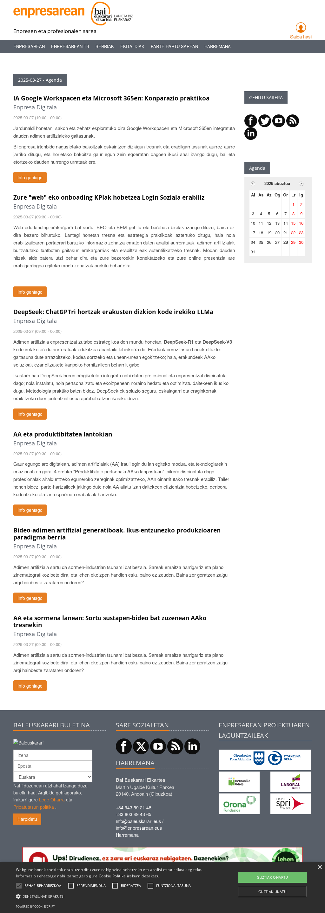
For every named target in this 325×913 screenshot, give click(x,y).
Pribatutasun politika (33, 807)
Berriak (105, 46)
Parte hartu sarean (174, 46)
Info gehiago (30, 177)
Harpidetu (27, 819)
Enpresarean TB (70, 46)
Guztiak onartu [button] (272, 877)
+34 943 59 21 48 (133, 807)
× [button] (319, 867)
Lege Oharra (52, 799)
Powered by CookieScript (35, 906)
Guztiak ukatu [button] (272, 891)
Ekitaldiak (132, 46)
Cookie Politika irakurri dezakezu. (129, 876)
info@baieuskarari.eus (138, 821)
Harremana (217, 46)
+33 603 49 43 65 (133, 814)
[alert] (162, 887)
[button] (42, 885)
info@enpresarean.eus (139, 828)
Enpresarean (29, 46)
